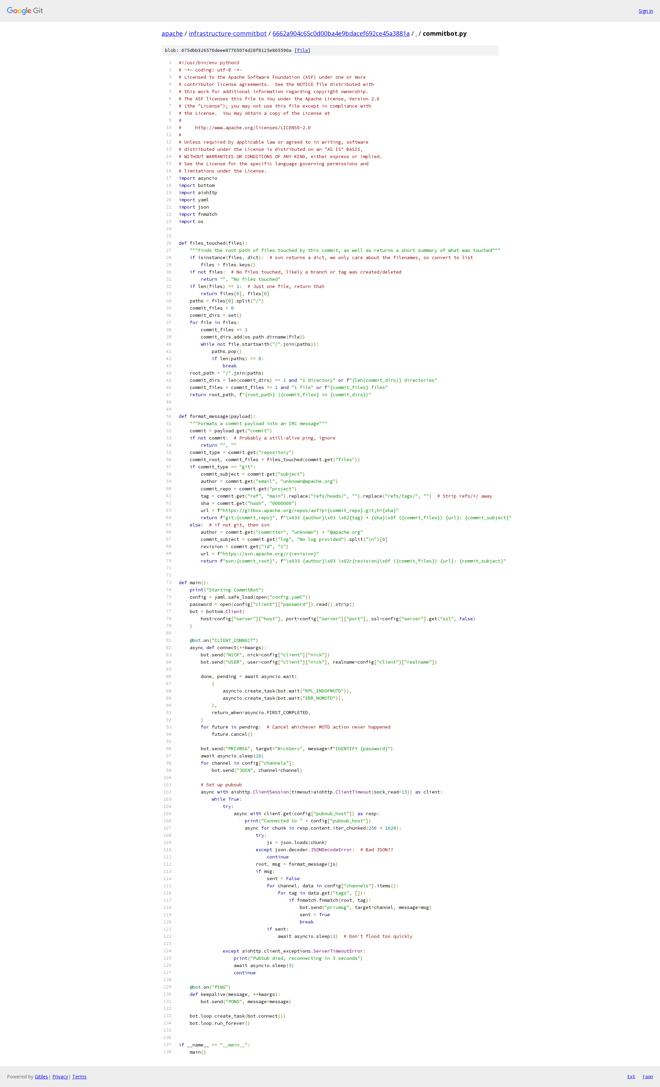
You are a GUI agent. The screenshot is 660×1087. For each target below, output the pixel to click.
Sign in (646, 11)
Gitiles (41, 1076)
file (302, 50)
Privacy (60, 1076)
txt (631, 1076)
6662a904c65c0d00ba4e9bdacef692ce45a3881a (341, 33)
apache (172, 33)
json (647, 1076)
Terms (79, 1076)
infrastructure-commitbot (228, 33)
